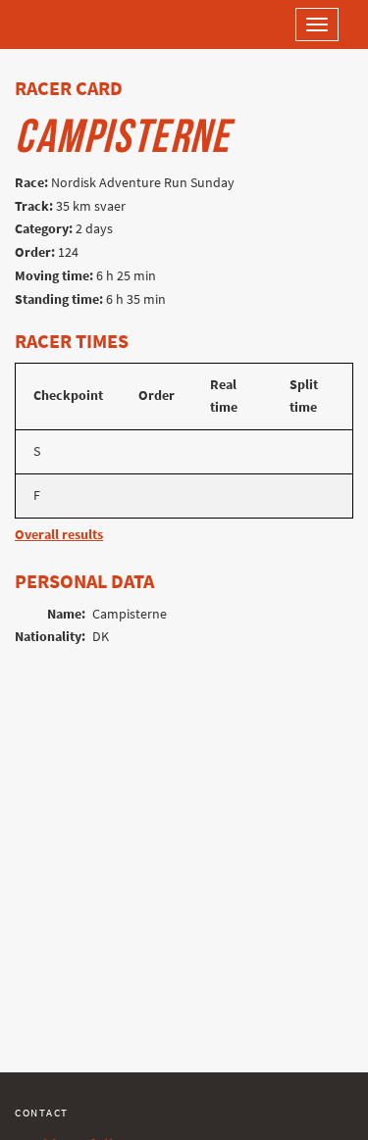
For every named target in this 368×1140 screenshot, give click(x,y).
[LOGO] (78, 24)
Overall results (59, 534)
